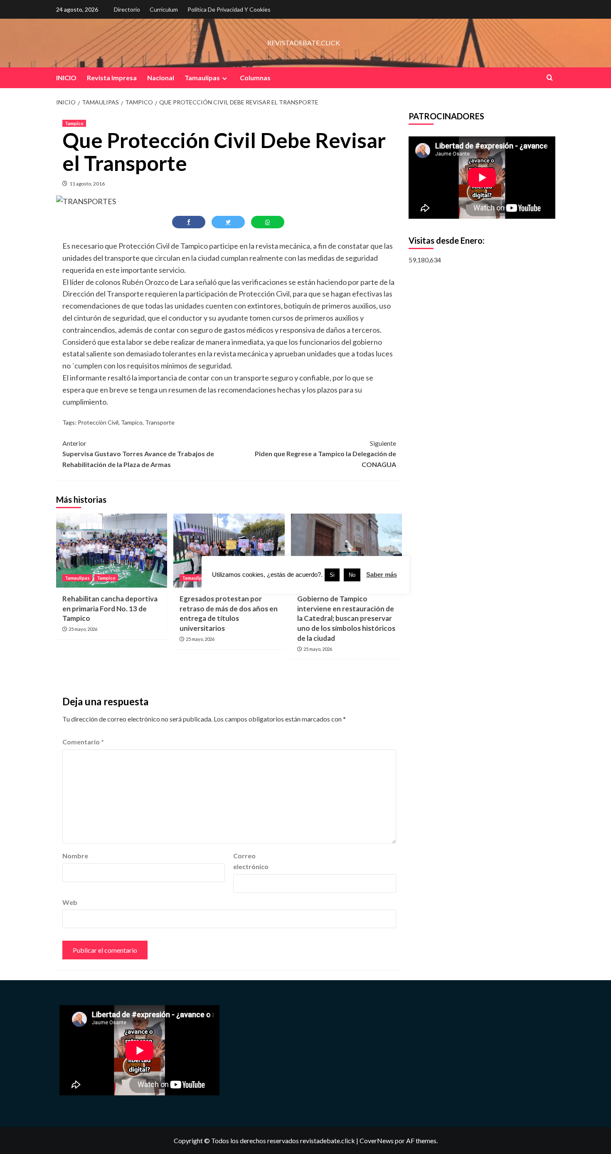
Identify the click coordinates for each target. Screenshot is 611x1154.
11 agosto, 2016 (87, 183)
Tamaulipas (202, 78)
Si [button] (332, 575)
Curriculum (164, 9)
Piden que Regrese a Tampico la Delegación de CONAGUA (325, 453)
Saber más (381, 574)
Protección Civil (98, 422)
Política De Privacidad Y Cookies (229, 9)
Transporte (160, 422)
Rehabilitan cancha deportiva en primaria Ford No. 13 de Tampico (110, 608)
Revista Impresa (112, 78)
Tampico (74, 123)
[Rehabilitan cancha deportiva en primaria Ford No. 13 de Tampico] (111, 551)
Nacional (160, 78)
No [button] (352, 575)
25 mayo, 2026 (83, 629)
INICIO (66, 78)
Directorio (127, 9)
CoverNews (377, 1140)
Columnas (255, 78)
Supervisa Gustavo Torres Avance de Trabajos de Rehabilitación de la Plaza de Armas (138, 453)
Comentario (83, 742)
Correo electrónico (251, 861)
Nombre (75, 856)
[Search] (549, 77)
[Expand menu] (224, 78)
